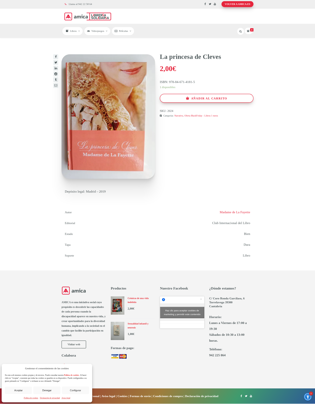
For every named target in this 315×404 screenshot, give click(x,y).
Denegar (47, 390)
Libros (73, 31)
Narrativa (178, 115)
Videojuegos (97, 31)
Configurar (75, 390)
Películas (123, 31)
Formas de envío (140, 396)
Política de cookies (31, 398)
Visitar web (74, 344)
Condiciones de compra (168, 396)
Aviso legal (66, 398)
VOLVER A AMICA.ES (237, 4)
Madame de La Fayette (235, 212)
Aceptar (18, 390)
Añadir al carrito (209, 98)
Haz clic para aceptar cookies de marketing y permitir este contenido (182, 312)
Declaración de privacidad (50, 398)
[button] (308, 397)
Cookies (122, 396)
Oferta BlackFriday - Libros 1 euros (201, 115)
